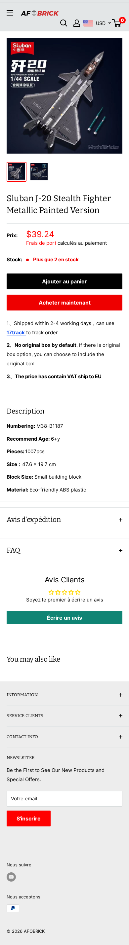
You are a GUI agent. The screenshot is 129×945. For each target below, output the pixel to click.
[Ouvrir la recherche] (63, 23)
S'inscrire (29, 818)
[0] (117, 23)
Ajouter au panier (64, 281)
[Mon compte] (76, 23)
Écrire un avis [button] (64, 617)
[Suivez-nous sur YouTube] (11, 877)
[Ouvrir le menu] (10, 13)
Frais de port (41, 243)
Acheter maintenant (65, 302)
